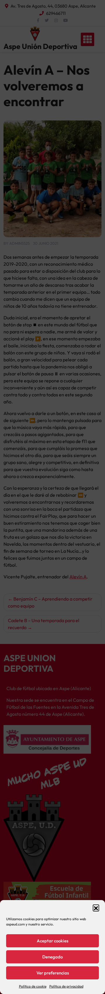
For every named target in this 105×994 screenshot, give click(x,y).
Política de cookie (32, 986)
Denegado (52, 957)
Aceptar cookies (52, 941)
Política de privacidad (66, 986)
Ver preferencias (52, 973)
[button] (96, 908)
